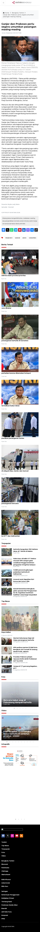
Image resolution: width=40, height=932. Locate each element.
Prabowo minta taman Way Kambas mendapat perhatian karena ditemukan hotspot (19, 372)
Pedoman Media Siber (9, 905)
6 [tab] (21, 742)
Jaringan (4, 891)
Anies (24, 238)
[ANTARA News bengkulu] (22, 2)
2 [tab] (17, 708)
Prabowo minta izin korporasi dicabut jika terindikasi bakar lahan (17, 405)
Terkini (4, 842)
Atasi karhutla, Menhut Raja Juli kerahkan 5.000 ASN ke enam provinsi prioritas (19, 274)
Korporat (4, 915)
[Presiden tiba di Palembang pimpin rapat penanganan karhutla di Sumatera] (20, 327)
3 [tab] (20, 708)
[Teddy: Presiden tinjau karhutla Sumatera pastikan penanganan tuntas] (20, 424)
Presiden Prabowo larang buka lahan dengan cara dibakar (19, 307)
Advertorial (5, 883)
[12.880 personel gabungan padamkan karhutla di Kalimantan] (6, 573)
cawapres (32, 238)
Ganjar (17, 238)
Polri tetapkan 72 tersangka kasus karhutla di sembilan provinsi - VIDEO (17, 733)
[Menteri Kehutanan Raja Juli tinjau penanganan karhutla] (6, 641)
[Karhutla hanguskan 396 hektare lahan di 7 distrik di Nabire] (6, 552)
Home (7, 13)
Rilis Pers (4, 886)
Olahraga (4, 871)
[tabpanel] (20, 694)
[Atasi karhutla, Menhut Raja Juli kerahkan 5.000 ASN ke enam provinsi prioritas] (20, 262)
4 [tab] (23, 708)
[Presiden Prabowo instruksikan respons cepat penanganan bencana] (20, 490)
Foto (3, 677)
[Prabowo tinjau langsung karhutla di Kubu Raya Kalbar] (20, 618)
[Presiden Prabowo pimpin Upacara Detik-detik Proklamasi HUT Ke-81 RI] (6, 660)
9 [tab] (30, 742)
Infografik (5, 744)
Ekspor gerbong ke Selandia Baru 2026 (19, 812)
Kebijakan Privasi (7, 898)
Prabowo (9, 238)
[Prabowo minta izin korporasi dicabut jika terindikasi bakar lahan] (20, 392)
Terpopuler (6, 543)
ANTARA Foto (6, 912)
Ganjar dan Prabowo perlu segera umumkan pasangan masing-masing (18, 16)
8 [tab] (27, 742)
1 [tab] (14, 708)
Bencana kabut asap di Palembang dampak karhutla (17, 701)
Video (3, 710)
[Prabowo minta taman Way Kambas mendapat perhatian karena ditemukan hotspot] (20, 359)
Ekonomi (4, 864)
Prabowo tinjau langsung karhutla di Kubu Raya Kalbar (17, 631)
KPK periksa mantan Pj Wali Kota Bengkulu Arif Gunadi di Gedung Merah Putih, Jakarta (25, 649)
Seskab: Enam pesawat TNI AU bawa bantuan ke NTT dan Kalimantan (19, 535)
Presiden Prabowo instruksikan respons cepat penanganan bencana (19, 502)
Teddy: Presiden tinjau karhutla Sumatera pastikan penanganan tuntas (17, 437)
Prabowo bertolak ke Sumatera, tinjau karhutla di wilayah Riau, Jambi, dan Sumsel (19, 470)
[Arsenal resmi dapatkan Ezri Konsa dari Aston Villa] (6, 582)
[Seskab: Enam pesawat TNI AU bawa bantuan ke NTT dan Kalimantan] (20, 522)
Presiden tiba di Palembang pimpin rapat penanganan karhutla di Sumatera (17, 340)
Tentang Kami (6, 901)
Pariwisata (5, 868)
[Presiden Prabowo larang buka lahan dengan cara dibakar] (20, 294)
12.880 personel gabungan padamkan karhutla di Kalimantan (23, 572)
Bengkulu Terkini (18, 13)
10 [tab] (33, 742)
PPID (3, 919)
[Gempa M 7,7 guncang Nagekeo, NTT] (6, 669)
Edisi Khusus (6, 879)
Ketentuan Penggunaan (10, 895)
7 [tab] (24, 742)
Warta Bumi (5, 874)
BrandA (4, 908)
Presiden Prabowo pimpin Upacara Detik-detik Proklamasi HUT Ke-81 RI (25, 659)
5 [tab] (26, 708)
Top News (5, 601)
